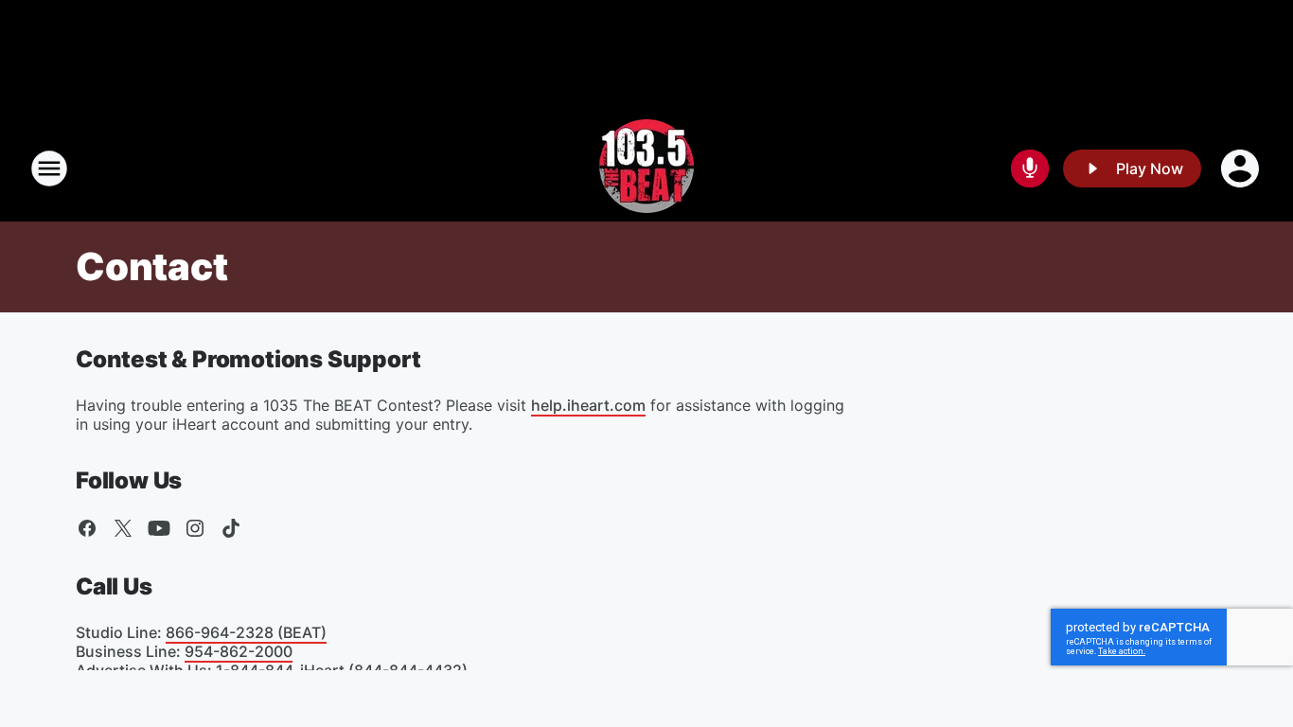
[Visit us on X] (123, 528)
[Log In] (1242, 168)
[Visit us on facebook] (87, 528)
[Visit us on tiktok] (231, 528)
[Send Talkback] (1030, 168)
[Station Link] (646, 168)
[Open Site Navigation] (49, 168)
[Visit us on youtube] (159, 528)
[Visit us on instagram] (195, 528)
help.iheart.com (588, 405)
